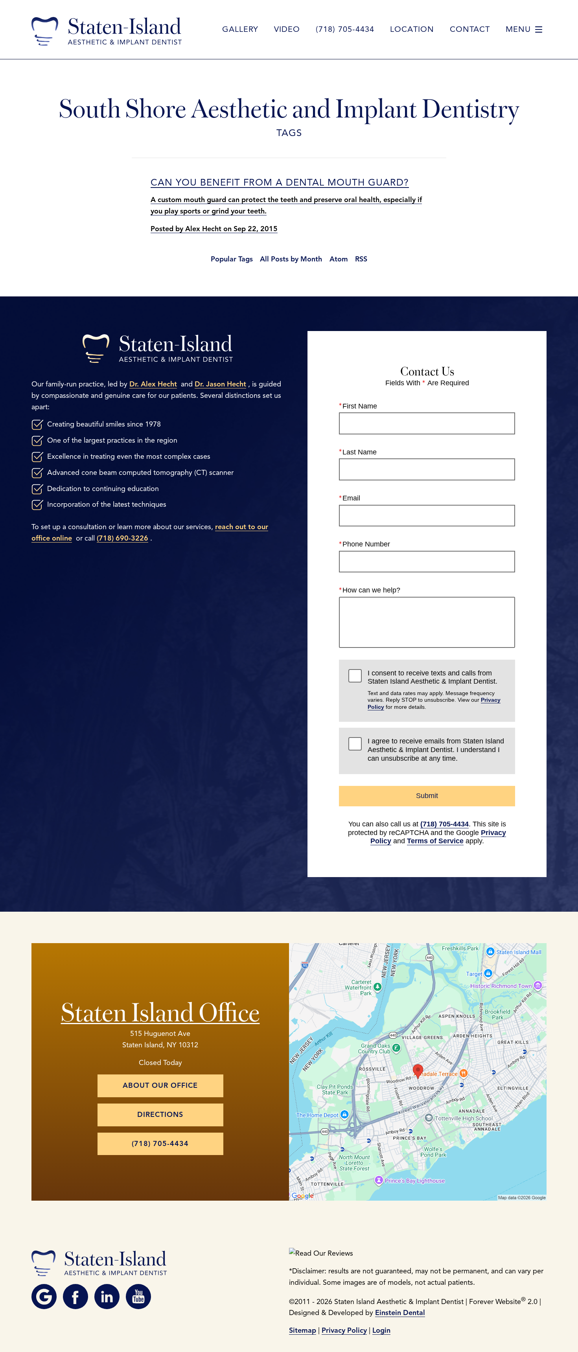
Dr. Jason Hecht (220, 384)
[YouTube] (138, 1296)
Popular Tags (232, 259)
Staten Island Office (160, 1009)
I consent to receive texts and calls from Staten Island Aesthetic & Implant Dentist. (434, 689)
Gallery (240, 29)
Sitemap (302, 1330)
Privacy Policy (344, 1330)
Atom (338, 259)
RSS (361, 259)
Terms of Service (435, 841)
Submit (427, 796)
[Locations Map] (418, 1071)
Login (381, 1330)
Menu (518, 29)
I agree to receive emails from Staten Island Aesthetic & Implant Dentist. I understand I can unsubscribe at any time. (436, 749)
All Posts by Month (291, 259)
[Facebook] (75, 1296)
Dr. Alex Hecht (153, 384)
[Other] (44, 1296)
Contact (470, 29)
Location (412, 29)
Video (287, 29)
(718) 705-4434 (444, 824)
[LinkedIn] (107, 1296)
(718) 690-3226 (122, 538)
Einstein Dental (400, 1312)
